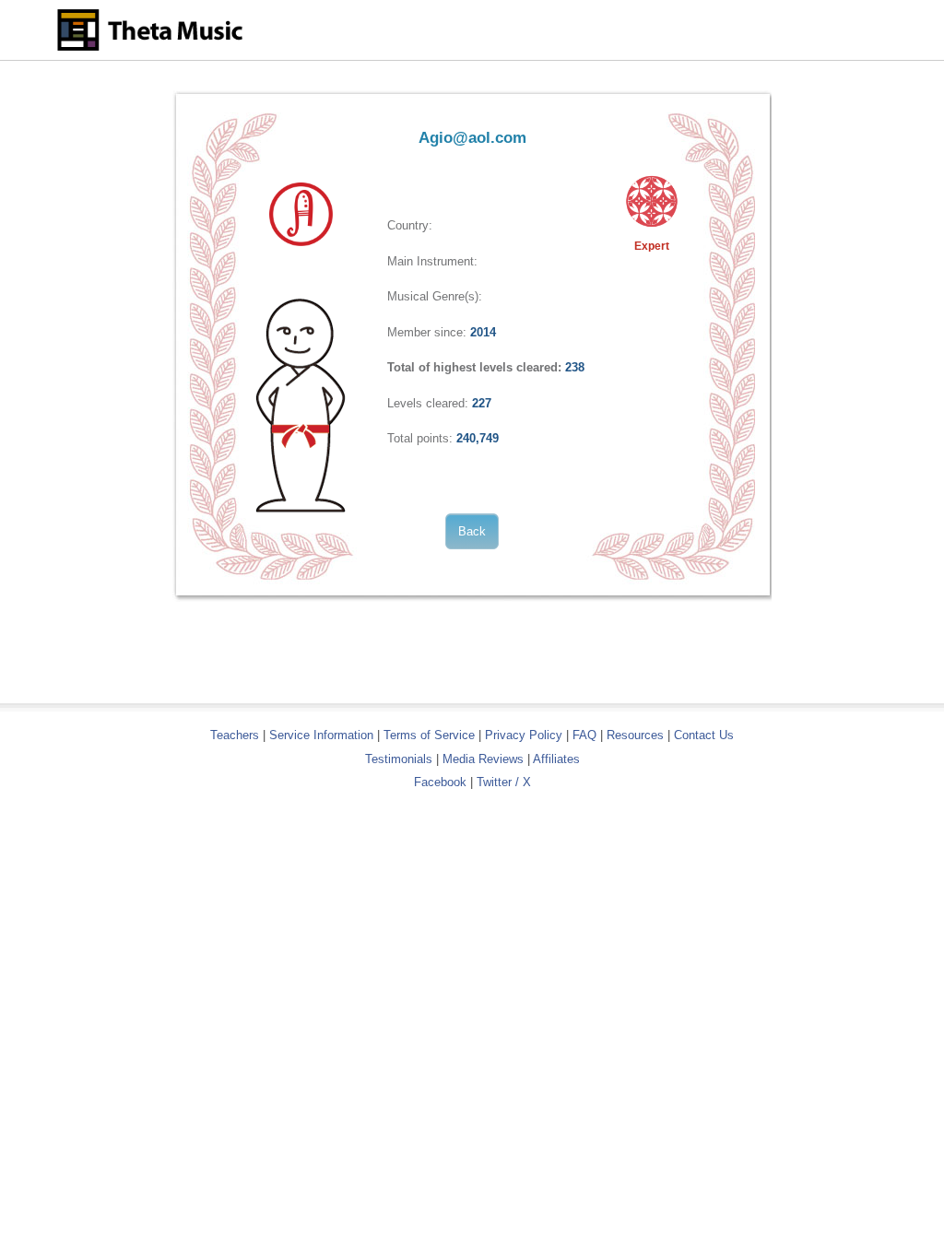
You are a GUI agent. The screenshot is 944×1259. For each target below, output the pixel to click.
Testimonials (398, 759)
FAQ (584, 735)
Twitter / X (504, 782)
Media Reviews (483, 759)
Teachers (236, 735)
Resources (635, 735)
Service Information (321, 735)
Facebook (440, 782)
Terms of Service (429, 735)
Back (472, 531)
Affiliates (556, 759)
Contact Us (704, 735)
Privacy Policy (523, 735)
